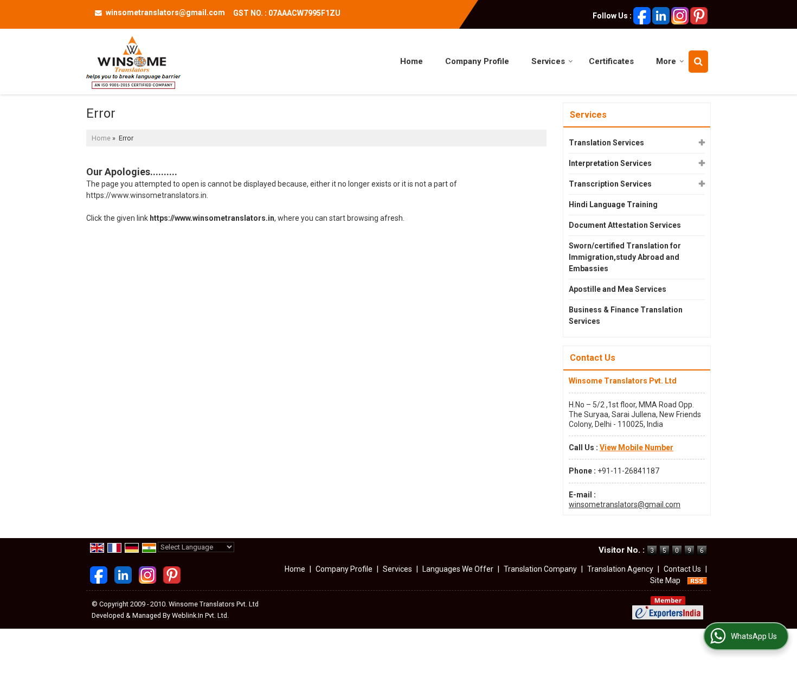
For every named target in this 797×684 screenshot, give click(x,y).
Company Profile (477, 61)
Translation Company (540, 569)
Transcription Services (610, 184)
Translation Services (606, 142)
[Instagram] (680, 15)
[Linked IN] (661, 15)
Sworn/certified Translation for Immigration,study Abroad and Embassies (625, 257)
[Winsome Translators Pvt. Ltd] (133, 61)
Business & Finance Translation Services (626, 315)
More (666, 61)
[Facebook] (642, 15)
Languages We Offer (457, 569)
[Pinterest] (699, 15)
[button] (636, 447)
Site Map (665, 580)
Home (411, 61)
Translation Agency (620, 569)
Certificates (611, 61)
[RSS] (697, 580)
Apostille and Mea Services (617, 289)
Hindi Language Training (613, 204)
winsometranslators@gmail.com (165, 12)
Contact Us (682, 569)
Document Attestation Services (625, 225)
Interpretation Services (610, 163)
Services (548, 61)
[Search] (698, 61)
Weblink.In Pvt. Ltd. (200, 615)
